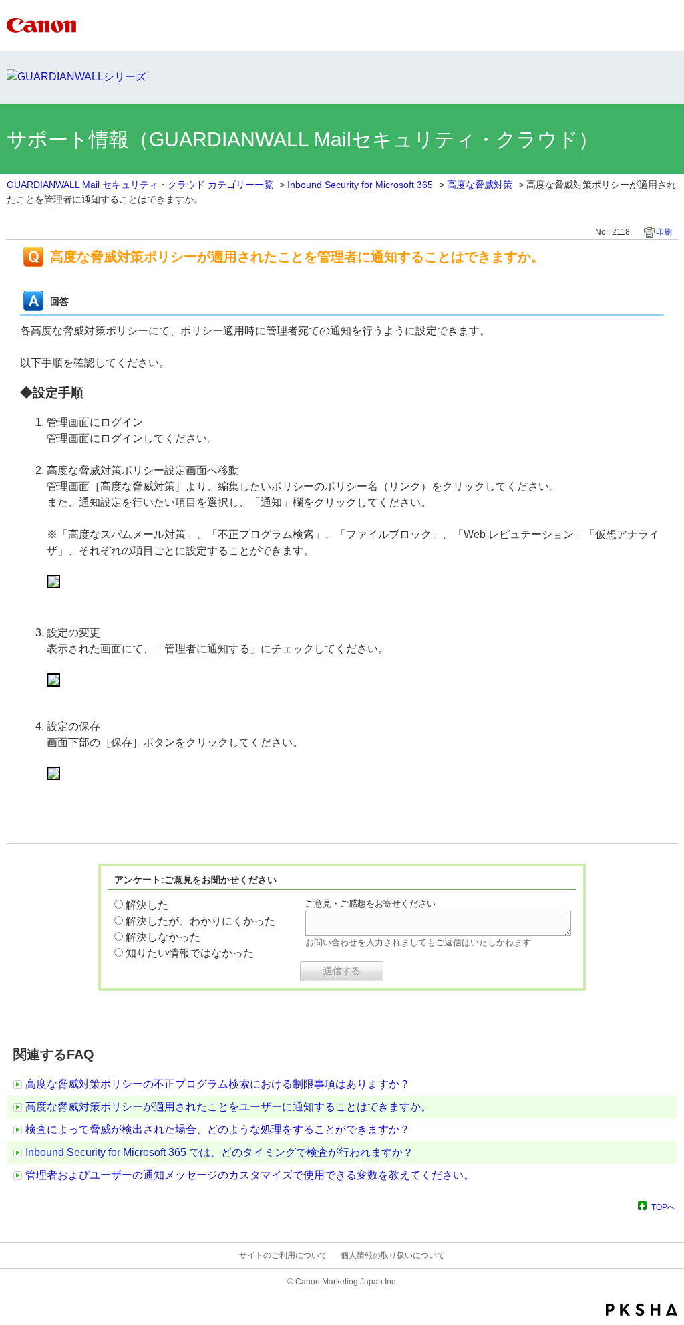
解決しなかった (163, 937)
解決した (147, 905)
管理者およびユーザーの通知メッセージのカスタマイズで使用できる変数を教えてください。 (249, 1175)
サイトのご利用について (283, 1255)
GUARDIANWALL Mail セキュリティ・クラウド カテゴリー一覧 (140, 184)
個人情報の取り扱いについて (393, 1255)
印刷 (664, 232)
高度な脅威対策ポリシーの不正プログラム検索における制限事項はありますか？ (217, 1084)
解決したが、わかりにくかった (200, 921)
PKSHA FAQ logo (641, 1309)
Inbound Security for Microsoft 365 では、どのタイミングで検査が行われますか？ (219, 1152)
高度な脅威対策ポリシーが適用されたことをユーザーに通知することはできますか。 (228, 1106)
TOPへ (663, 1207)
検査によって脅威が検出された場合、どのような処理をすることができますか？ (217, 1129)
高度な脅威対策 (479, 184)
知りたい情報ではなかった (190, 953)
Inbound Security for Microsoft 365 (360, 184)
